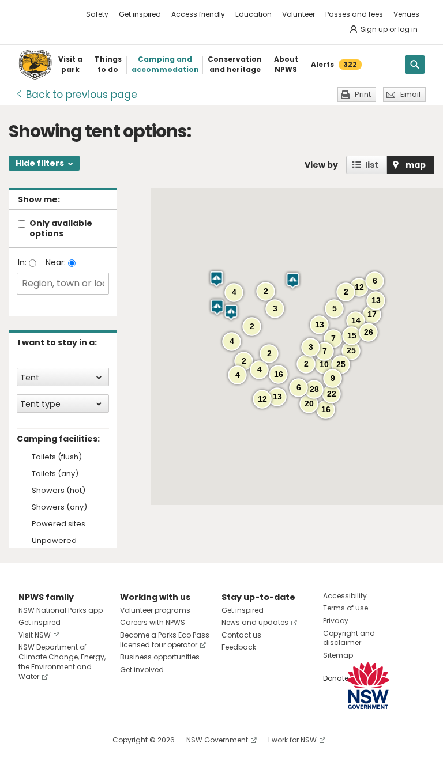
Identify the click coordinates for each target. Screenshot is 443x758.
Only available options (60, 228)
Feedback (239, 647)
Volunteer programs (155, 610)
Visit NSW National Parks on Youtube (78, 740)
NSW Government (217, 740)
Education (253, 14)
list (371, 165)
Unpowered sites (54, 546)
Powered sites (58, 524)
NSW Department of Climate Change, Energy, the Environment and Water (62, 661)
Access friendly (198, 14)
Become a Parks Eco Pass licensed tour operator (164, 640)
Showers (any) (59, 507)
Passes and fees (354, 14)
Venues (406, 14)
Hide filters (40, 163)
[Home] (35, 65)
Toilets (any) (55, 474)
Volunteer (298, 14)
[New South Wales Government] (368, 685)
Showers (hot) (58, 491)
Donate (335, 678)
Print (363, 94)
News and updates (255, 622)
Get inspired (140, 14)
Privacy (335, 620)
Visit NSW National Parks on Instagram (54, 740)
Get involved (142, 669)
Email (410, 94)
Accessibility (345, 596)
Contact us (241, 635)
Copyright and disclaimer (349, 638)
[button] (293, 280)
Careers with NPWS (152, 622)
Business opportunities (160, 657)
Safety (97, 14)
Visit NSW (34, 635)
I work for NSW (292, 740)
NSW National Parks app (60, 610)
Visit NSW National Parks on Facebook (29, 740)
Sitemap (338, 655)
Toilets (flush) (57, 457)
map (416, 165)
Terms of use (345, 608)
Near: (57, 262)
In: (23, 262)
